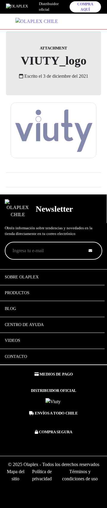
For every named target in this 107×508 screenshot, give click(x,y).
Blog (10, 308)
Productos (17, 293)
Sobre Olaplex (22, 277)
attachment (53, 48)
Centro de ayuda (24, 324)
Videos (12, 340)
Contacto (16, 356)
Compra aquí (85, 7)
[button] (77, 20)
